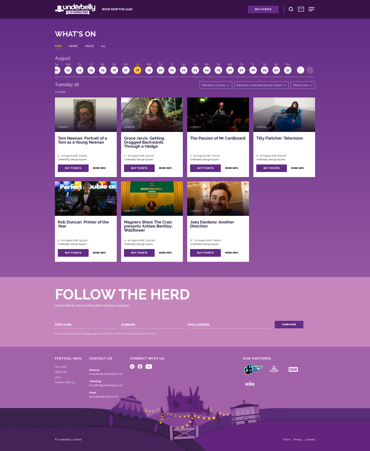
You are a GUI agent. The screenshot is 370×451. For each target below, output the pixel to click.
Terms (287, 439)
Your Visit (60, 366)
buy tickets (73, 168)
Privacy (298, 439)
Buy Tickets (263, 9)
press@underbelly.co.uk (103, 396)
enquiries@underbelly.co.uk (106, 374)
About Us (60, 371)
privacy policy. (91, 333)
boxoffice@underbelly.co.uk (105, 385)
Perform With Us (65, 382)
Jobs (58, 377)
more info (99, 168)
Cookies (310, 439)
